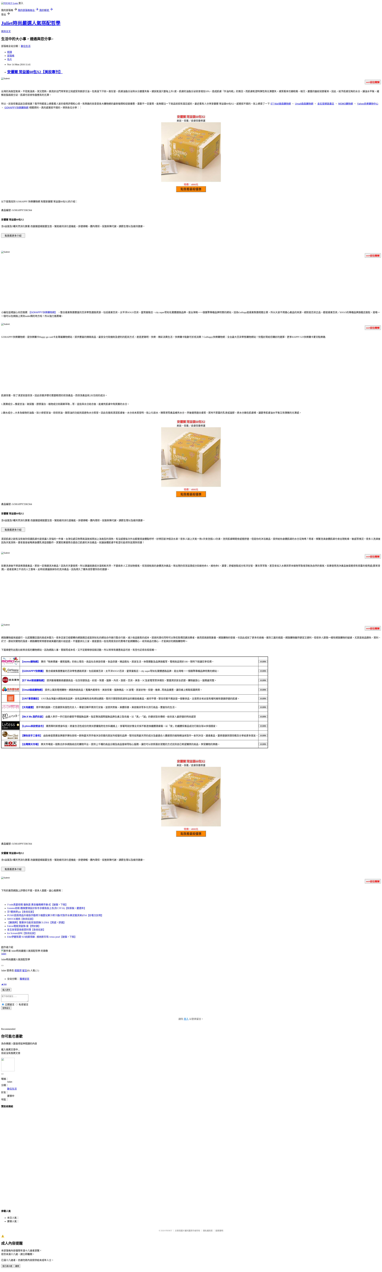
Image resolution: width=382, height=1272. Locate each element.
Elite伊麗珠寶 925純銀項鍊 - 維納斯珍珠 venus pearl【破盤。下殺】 (42, 937)
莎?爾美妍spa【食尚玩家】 (21, 911)
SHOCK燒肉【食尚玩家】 (21, 919)
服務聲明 (219, 1230)
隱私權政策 (208, 1230)
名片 (9, 59)
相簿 (9, 52)
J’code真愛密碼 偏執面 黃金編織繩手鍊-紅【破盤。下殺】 (37, 904)
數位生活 (25, 46)
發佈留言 (6, 1008)
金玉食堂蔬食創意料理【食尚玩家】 (26, 929)
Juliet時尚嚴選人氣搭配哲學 (30, 23)
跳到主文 (6, 31)
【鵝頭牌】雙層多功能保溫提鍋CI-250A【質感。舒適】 (36, 922)
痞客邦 (18, 970)
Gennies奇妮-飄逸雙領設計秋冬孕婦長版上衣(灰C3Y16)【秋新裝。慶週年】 (46, 908)
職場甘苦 (24, 979)
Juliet (3, 953)
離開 (17, 1266)
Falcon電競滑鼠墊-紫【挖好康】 (24, 926)
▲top (4, 984)
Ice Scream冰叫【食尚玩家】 (22, 933)
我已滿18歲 (7, 1266)
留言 (24, 970)
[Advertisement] (191, 284)
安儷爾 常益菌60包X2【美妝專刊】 (35, 72)
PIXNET (168, 1230)
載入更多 (6, 990)
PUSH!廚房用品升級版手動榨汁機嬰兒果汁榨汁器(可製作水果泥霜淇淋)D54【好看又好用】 (55, 915)
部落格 (10, 55)
